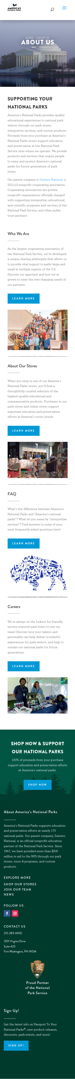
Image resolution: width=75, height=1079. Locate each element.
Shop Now (37, 785)
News (9, 894)
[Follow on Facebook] (7, 913)
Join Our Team (17, 889)
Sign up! (16, 1045)
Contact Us (15, 926)
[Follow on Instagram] (15, 913)
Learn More (23, 298)
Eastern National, (51, 179)
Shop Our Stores (20, 884)
